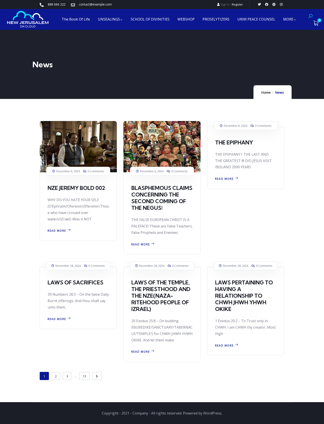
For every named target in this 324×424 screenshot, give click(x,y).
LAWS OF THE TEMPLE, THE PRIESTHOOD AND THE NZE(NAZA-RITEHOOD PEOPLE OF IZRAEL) (160, 295)
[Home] (28, 19)
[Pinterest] (274, 4)
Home (266, 92)
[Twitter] (259, 4)
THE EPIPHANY (234, 142)
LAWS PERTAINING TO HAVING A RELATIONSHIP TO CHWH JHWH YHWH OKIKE (244, 295)
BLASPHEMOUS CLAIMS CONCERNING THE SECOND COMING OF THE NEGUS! (161, 198)
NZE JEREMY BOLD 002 (76, 188)
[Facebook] (267, 4)
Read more (57, 231)
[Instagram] (281, 4)
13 (84, 376)
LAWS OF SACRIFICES (75, 282)
